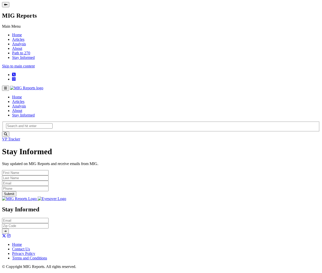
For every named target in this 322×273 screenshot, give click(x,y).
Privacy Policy (23, 253)
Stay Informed (23, 57)
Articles (18, 39)
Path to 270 (21, 53)
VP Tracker (11, 139)
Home (17, 35)
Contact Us (21, 249)
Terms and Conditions (29, 258)
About (17, 48)
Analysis (19, 44)
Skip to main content (18, 66)
